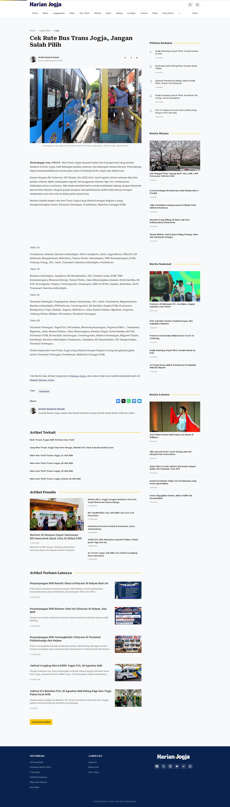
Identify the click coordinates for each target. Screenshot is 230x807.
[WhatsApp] (190, 766)
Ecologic (131, 13)
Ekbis (72, 13)
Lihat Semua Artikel (41, 722)
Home (35, 13)
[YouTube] (177, 766)
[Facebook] (157, 766)
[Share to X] (124, 401)
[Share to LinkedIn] (134, 401)
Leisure (144, 13)
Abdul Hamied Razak (48, 57)
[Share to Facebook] (118, 401)
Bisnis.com (93, 767)
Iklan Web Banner (38, 782)
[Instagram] (170, 766)
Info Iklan (34, 787)
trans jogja (44, 391)
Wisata (97, 13)
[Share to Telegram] (139, 401)
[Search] (190, 4)
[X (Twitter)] (163, 766)
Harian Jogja (78, 376)
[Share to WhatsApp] (129, 401)
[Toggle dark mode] (197, 4)
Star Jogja (93, 772)
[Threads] (183, 766)
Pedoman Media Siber (40, 767)
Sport (108, 13)
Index (195, 13)
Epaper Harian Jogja (42, 380)
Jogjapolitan (59, 13)
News (45, 13)
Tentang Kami (36, 762)
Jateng (119, 13)
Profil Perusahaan (38, 777)
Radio (155, 13)
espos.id (92, 762)
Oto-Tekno (84, 13)
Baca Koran (168, 13)
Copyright (35, 772)
